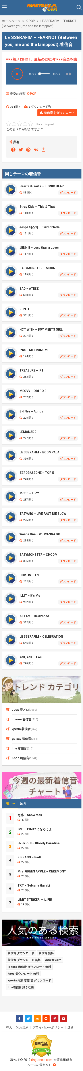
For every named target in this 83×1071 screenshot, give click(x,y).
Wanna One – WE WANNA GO (39, 534)
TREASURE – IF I (31, 370)
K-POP (30, 21)
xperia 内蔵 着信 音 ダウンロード (29, 980)
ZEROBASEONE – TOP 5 (36, 473)
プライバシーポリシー (48, 1027)
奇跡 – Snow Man (29, 815)
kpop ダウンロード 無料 (23, 973)
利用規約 (22, 1027)
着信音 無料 (46, 953)
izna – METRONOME (34, 350)
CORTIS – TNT (30, 575)
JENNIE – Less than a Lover (39, 247)
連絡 (71, 1027)
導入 (9, 1027)
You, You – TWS (30, 657)
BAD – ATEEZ (29, 288)
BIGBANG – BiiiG (29, 857)
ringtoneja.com (41, 1060)
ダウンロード (68, 192)
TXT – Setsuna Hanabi (33, 885)
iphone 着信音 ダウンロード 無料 (29, 966)
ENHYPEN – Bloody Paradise (38, 843)
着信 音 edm (53, 960)
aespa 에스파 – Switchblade (39, 227)
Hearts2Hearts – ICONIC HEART (42, 186)
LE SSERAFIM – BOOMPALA (39, 452)
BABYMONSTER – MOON (37, 268)
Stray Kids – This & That (37, 206)
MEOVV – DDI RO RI (33, 391)
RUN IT (24, 309)
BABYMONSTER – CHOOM (38, 554)
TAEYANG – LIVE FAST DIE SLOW (42, 513)
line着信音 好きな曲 (21, 987)
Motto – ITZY (29, 493)
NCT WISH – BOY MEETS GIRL (41, 329)
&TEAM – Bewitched (34, 616)
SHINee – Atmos (31, 411)
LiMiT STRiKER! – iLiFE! (34, 899)
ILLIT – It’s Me (29, 595)
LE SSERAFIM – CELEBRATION (41, 636)
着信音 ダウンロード (21, 953)
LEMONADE (27, 432)
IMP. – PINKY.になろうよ (34, 829)
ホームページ (11, 21)
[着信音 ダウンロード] (41, 8)
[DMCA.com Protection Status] (41, 1046)
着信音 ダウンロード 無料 (24, 960)
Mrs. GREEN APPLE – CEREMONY (41, 871)
